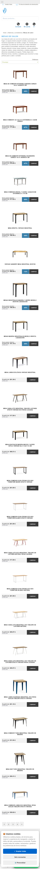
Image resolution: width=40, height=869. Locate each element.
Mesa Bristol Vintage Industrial (20, 228)
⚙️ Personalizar (20, 863)
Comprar (34, 91)
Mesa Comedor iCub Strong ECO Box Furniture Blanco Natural (20, 589)
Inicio (4, 33)
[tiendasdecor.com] (20, 11)
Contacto (18, 27)
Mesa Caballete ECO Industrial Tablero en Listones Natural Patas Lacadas (20, 553)
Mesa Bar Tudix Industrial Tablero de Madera (20, 770)
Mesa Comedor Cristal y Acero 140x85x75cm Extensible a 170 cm (20, 192)
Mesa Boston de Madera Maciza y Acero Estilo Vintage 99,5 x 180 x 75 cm (20, 445)
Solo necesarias (20, 857)
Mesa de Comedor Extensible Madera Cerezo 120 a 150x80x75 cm (20, 84)
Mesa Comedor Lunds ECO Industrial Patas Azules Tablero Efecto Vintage (20, 806)
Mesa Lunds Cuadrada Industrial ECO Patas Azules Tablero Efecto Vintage (20, 697)
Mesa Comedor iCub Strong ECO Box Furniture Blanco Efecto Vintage (20, 517)
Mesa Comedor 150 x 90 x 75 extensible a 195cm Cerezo (20, 120)
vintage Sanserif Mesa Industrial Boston (20, 264)
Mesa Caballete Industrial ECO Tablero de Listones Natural (20, 625)
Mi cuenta (27, 27)
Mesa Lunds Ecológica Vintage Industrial (20, 372)
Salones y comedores (15, 33)
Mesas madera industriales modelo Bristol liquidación (20, 337)
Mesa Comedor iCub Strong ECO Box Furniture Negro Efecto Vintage (20, 481)
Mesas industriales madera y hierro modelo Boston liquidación (20, 301)
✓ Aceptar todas (20, 851)
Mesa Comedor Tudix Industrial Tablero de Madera (20, 733)
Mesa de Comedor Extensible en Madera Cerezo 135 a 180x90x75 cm (20, 156)
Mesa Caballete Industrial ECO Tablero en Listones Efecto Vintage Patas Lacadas (20, 661)
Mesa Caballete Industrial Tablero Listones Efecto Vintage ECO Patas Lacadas (20, 409)
